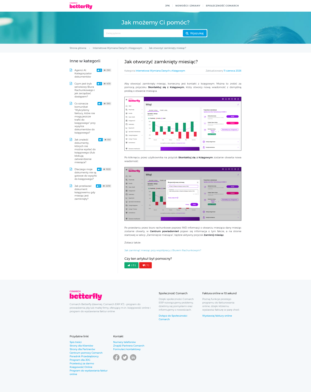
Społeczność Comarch (222, 5)
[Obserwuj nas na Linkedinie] (133, 360)
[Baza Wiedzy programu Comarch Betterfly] (81, 5)
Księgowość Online (81, 367)
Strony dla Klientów (81, 345)
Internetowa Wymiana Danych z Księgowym (160, 70)
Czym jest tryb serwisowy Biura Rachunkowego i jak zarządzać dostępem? (85, 90)
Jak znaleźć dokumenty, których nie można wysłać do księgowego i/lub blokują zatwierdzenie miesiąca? (85, 151)
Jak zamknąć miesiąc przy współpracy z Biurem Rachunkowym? (162, 250)
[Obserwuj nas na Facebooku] (116, 360)
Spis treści (76, 342)
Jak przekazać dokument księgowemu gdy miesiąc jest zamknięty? (85, 192)
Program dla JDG (80, 359)
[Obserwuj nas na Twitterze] (125, 360)
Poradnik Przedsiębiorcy (84, 356)
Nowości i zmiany (187, 5)
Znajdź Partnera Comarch (128, 345)
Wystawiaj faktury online (217, 315)
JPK (167, 5)
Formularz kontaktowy (127, 349)
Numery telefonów (124, 342)
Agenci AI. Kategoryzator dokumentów (83, 73)
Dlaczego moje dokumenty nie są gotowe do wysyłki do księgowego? (86, 174)
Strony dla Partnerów (82, 349)
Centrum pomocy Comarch (86, 352)
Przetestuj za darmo (82, 363)
